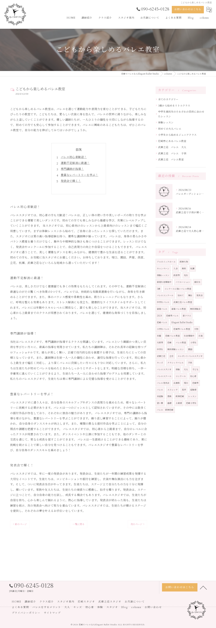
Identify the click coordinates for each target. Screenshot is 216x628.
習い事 (160, 402)
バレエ (160, 389)
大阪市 (160, 342)
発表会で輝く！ (71, 181)
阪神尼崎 (180, 396)
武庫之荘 (161, 355)
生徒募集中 (189, 335)
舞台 (190, 295)
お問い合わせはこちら (187, 9)
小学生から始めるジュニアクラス (177, 134)
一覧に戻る (79, 524)
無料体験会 (195, 308)
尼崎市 (195, 382)
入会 (175, 268)
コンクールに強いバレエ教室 (178, 288)
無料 (184, 268)
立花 (171, 355)
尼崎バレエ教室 (172, 335)
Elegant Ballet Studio (182, 322)
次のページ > (137, 524)
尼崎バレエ (162, 322)
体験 (178, 369)
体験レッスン (165, 122)
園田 (190, 349)
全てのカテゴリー (168, 99)
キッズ (160, 362)
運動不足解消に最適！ (75, 163)
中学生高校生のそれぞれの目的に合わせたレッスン (181, 114)
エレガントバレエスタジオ (190, 355)
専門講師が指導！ (72, 169)
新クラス (187, 315)
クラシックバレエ (175, 362)
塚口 (186, 382)
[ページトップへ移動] (203, 587)
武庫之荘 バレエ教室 (171, 159)
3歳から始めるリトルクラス (174, 105)
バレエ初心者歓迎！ (74, 157)
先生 (186, 275)
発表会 (199, 295)
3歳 (158, 288)
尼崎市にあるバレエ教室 (172, 141)
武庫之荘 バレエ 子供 (172, 153)
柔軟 (169, 396)
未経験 (160, 396)
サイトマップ (52, 612)
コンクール (181, 376)
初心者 (193, 376)
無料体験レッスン (175, 349)
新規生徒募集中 (164, 281)
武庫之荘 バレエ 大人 (172, 147)
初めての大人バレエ (169, 128)
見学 (184, 389)
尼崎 (169, 342)
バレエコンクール (165, 295)
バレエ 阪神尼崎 (165, 409)
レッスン (192, 396)
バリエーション (183, 281)
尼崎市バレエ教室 (181, 328)
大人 (186, 369)
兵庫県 (176, 382)
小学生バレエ (163, 328)
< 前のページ (20, 524)
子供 (190, 362)
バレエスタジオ (164, 369)
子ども (195, 369)
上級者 (179, 402)
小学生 (193, 342)
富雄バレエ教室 (178, 308)
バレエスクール (164, 376)
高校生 (197, 281)
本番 (159, 335)
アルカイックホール (166, 261)
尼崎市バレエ (172, 315)
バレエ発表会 (163, 382)
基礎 (169, 402)
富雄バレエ (162, 308)
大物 (196, 328)
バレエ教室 (181, 342)
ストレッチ (172, 389)
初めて (181, 295)
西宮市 (176, 275)
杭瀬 (192, 268)
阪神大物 (184, 261)
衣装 (200, 335)
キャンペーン (163, 268)
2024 (159, 315)
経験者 (193, 389)
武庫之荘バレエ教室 (182, 302)
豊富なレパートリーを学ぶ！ (79, 175)
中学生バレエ (163, 302)
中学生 (160, 349)
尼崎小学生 (191, 402)
